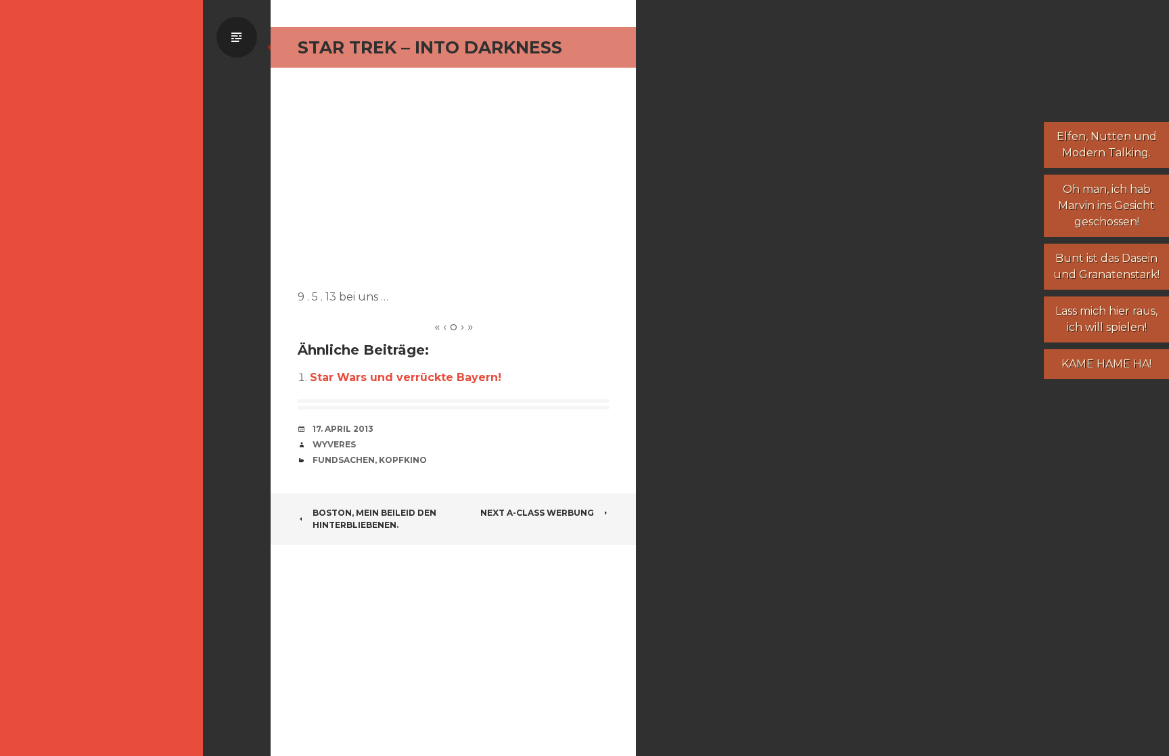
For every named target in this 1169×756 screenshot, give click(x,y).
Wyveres (334, 444)
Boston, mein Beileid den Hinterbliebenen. (374, 519)
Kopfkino (403, 460)
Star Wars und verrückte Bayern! (405, 377)
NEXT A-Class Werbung (537, 513)
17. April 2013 (343, 429)
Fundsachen (344, 460)
